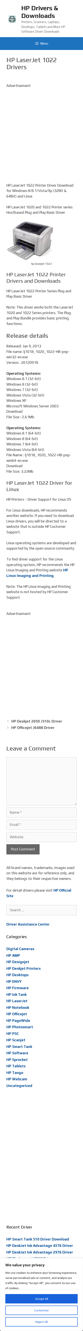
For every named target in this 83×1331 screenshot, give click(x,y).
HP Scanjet (15, 1040)
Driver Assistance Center (28, 924)
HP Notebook (17, 1007)
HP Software (17, 1053)
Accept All (41, 1298)
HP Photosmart (19, 1027)
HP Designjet (17, 962)
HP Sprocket (17, 1059)
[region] (41, 1294)
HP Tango (14, 1073)
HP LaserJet (16, 1001)
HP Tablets (16, 1066)
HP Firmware (17, 988)
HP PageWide (18, 1020)
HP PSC (12, 1033)
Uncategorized (19, 1086)
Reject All (42, 1322)
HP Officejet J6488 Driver (32, 727)
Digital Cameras (20, 949)
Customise (41, 1310)
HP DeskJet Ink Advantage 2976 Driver (39, 1252)
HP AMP (13, 955)
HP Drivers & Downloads (39, 11)
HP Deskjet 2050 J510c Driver (36, 721)
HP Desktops (17, 975)
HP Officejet (16, 1014)
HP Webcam (16, 1079)
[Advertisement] (41, 130)
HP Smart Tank (19, 1046)
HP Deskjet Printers (23, 968)
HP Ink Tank (16, 994)
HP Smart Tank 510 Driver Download (37, 1239)
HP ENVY (14, 981)
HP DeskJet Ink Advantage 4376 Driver (39, 1245)
